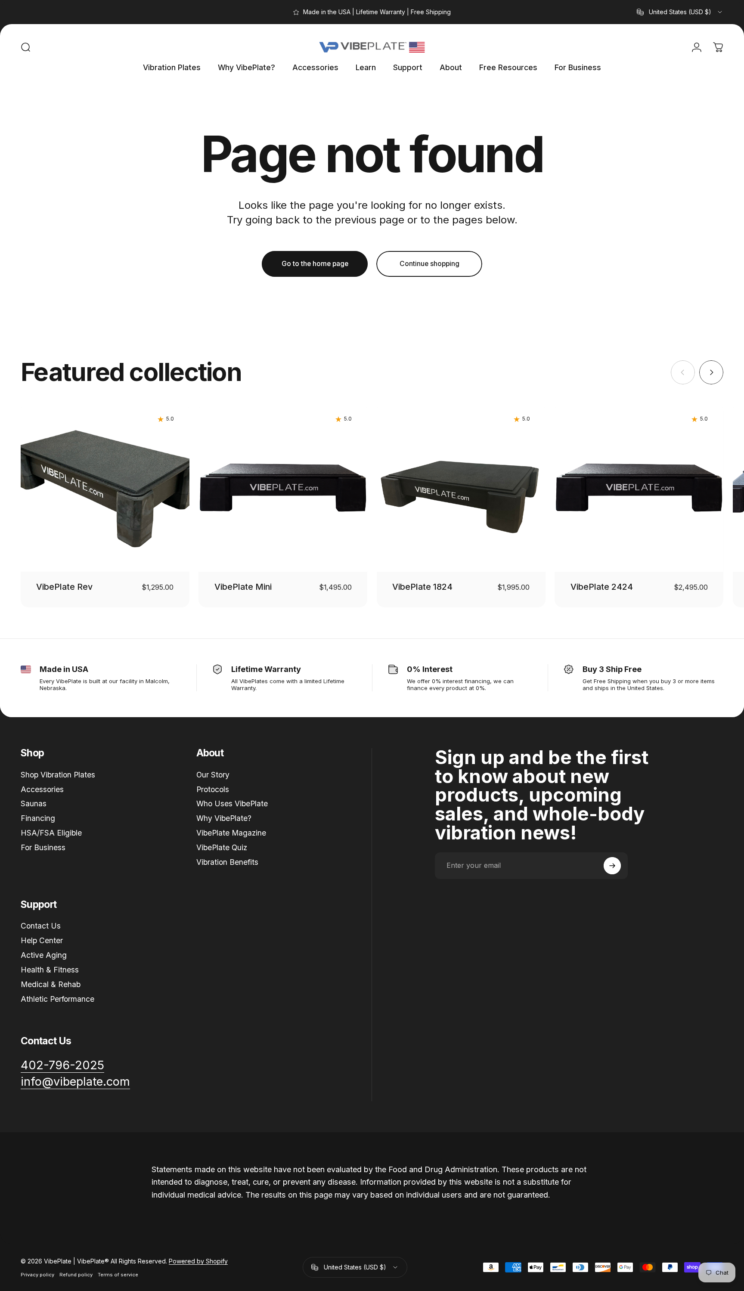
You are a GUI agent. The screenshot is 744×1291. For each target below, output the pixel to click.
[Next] (711, 372)
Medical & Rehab (51, 984)
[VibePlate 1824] (461, 487)
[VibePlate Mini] (282, 487)
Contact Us (41, 925)
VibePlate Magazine (231, 832)
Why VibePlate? (223, 818)
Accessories (42, 789)
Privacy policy (37, 1275)
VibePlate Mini (243, 587)
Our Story (212, 774)
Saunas (33, 803)
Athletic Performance (57, 998)
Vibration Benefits (227, 862)
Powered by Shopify (198, 1261)
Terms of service (118, 1275)
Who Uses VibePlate (232, 803)
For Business (43, 847)
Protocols (212, 789)
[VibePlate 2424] (639, 487)
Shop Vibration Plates (58, 774)
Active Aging (44, 955)
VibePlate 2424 (601, 587)
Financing (38, 818)
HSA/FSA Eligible (51, 832)
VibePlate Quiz (221, 847)
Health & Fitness (50, 969)
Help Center (42, 940)
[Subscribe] (612, 865)
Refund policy (76, 1275)
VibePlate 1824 (422, 587)
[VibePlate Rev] (105, 487)
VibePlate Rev (64, 587)
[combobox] (680, 12)
